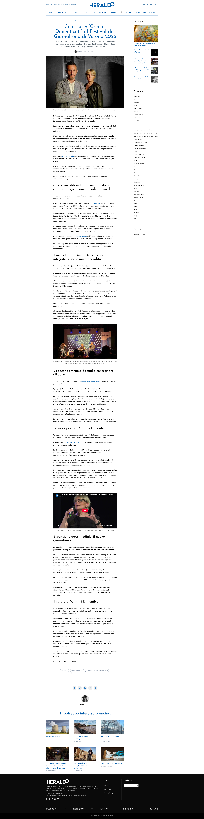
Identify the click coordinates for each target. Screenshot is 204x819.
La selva (136, 160)
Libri (135, 166)
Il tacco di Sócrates (140, 148)
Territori (136, 212)
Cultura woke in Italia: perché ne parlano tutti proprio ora (141, 70)
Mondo (136, 173)
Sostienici (57, 4)
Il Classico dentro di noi (141, 142)
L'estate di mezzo (139, 154)
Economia (137, 117)
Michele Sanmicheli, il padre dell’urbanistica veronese (141, 79)
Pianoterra (137, 182)
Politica (136, 188)
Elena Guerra (78, 741)
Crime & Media (138, 108)
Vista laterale (138, 219)
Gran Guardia (138, 139)
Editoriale (74, 4)
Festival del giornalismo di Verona (88, 21)
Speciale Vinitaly (139, 194)
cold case (65, 670)
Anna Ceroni (83, 51)
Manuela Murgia (73, 442)
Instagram (78, 808)
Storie (135, 203)
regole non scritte (80, 236)
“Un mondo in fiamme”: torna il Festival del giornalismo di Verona (56, 766)
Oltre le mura (100, 12)
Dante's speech (138, 114)
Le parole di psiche (139, 163)
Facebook (51, 808)
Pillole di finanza (139, 185)
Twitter (104, 808)
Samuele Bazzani (52, 770)
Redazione (107, 789)
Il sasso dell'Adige (139, 145)
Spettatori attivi (138, 197)
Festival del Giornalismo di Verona (139, 12)
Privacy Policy (108, 793)
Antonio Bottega (51, 739)
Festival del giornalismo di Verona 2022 (146, 136)
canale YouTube (68, 156)
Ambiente (137, 96)
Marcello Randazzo (79, 673)
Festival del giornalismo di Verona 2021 (145, 133)
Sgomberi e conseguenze (111, 764)
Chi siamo (49, 4)
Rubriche (115, 12)
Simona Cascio (92, 673)
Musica (136, 179)
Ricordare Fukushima (55, 737)
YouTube (153, 808)
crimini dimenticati (76, 670)
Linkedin (128, 808)
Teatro (136, 209)
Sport (86, 12)
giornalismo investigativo (90, 381)
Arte (135, 99)
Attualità (62, 12)
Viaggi (135, 215)
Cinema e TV (137, 105)
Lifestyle (136, 170)
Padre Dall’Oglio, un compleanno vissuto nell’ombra (82, 766)
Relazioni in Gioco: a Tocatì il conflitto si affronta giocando (140, 61)
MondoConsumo (139, 176)
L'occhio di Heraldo (140, 157)
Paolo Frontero (106, 741)
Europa (136, 124)
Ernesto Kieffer (78, 770)
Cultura (75, 12)
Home (51, 12)
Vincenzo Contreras (107, 766)
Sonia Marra (95, 203)
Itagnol (136, 151)
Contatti (65, 4)
